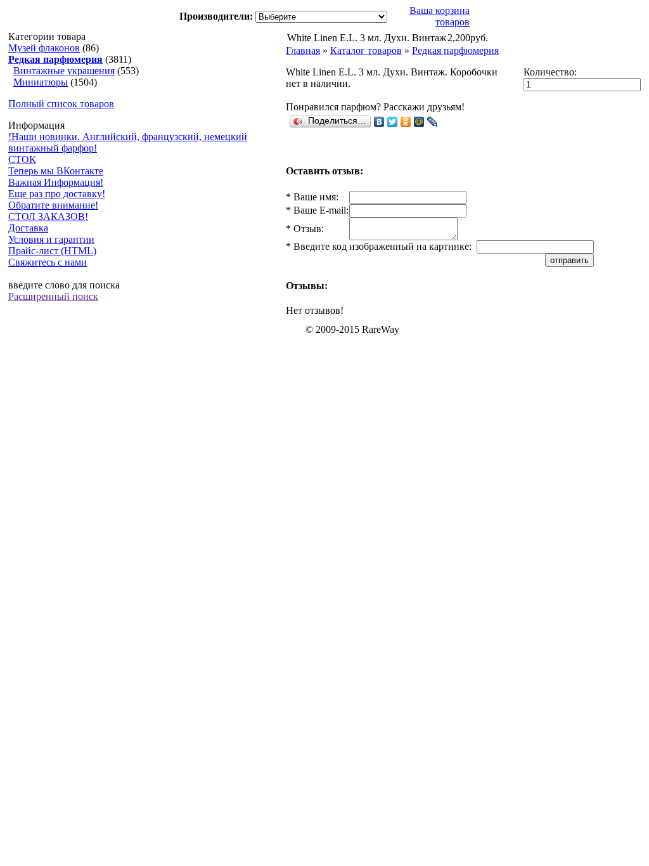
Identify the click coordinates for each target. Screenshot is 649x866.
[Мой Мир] (419, 121)
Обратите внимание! (53, 205)
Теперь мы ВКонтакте (55, 170)
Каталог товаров (366, 50)
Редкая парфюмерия (455, 50)
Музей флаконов (44, 47)
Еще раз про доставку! (56, 193)
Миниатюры (40, 82)
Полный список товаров (61, 103)
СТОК (22, 159)
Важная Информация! (55, 182)
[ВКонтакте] (379, 121)
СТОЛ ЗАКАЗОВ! (48, 216)
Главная (303, 50)
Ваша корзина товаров (439, 16)
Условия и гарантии (51, 239)
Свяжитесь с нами (47, 262)
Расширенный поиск (53, 296)
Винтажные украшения (64, 70)
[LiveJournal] (432, 121)
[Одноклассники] (406, 121)
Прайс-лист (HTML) (52, 250)
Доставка (28, 228)
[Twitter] (392, 121)
